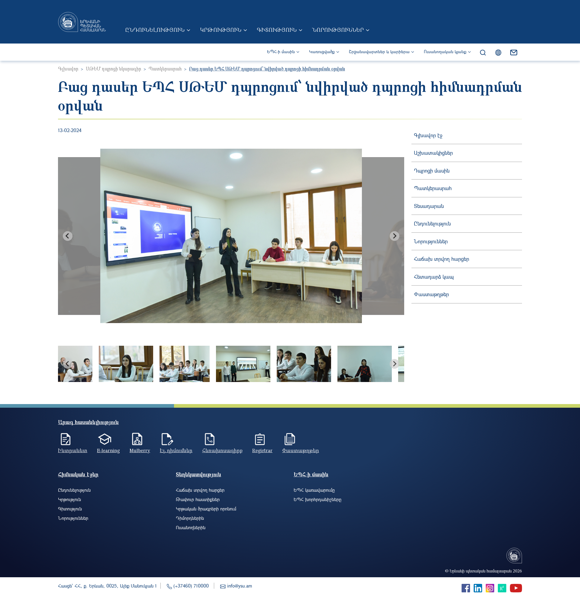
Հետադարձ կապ (434, 276)
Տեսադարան (429, 205)
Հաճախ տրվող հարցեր (441, 258)
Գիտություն (277, 29)
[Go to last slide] (67, 236)
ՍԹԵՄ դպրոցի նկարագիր (113, 69)
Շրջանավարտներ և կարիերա (379, 51)
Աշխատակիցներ (433, 152)
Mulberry (140, 450)
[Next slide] (394, 236)
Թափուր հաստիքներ (198, 499)
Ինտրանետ (72, 450)
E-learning (108, 450)
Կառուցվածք (322, 51)
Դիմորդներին (190, 518)
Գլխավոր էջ (428, 135)
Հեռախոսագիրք (222, 450)
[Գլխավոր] (82, 22)
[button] (126, 364)
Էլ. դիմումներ (176, 450)
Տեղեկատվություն (198, 474)
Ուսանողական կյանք (445, 51)
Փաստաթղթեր (431, 294)
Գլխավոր (68, 69)
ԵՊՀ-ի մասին (281, 51)
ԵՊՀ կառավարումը (314, 490)
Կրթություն (220, 29)
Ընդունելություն (155, 29)
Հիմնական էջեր (78, 474)
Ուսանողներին (190, 527)
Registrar (262, 450)
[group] (231, 236)
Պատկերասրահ (165, 69)
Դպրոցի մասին (432, 170)
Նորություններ (338, 29)
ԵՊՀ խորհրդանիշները (317, 499)
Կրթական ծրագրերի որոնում (206, 509)
